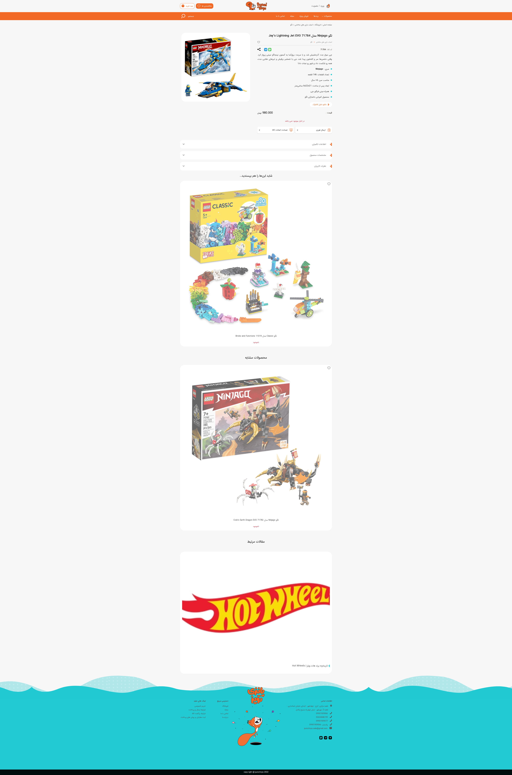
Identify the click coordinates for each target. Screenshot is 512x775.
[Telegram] (325, 738)
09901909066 (322, 713)
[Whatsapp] (321, 738)
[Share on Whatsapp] (269, 49)
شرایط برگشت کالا (199, 713)
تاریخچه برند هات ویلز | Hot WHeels (310, 666)
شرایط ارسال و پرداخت (197, 709)
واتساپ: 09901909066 (318, 724)
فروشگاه (318, 24)
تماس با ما (280, 16)
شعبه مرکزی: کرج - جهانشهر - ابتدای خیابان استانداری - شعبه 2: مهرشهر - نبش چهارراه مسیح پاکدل (307, 708)
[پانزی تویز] (256, 6)
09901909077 (322, 721)
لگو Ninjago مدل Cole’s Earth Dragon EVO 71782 (256, 520)
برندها (316, 16)
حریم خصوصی (200, 706)
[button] (258, 42)
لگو (291, 24)
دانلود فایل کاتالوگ (320, 104)
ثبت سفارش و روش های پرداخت (193, 717)
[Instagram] (330, 738)
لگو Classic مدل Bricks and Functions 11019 (256, 336)
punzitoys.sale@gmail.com (315, 728)
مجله (292, 16)
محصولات (328, 16)
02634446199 (322, 717)
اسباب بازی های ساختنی (304, 24)
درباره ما (225, 717)
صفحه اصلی (327, 24)
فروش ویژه (303, 16)
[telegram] (265, 49)
